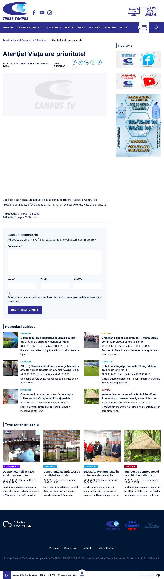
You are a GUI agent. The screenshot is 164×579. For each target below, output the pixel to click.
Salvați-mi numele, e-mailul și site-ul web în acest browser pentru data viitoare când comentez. (55, 299)
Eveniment (95, 27)
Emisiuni (8, 27)
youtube (42, 12)
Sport (81, 27)
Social (124, 27)
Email (44, 279)
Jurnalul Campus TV (29, 27)
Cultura (106, 390)
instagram (49, 12)
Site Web (78, 279)
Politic (69, 27)
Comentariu (15, 246)
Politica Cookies (106, 548)
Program (54, 548)
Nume (11, 279)
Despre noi (70, 548)
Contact (86, 548)
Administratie (11, 466)
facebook (34, 12)
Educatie (110, 27)
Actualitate (53, 27)
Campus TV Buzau (28, 213)
